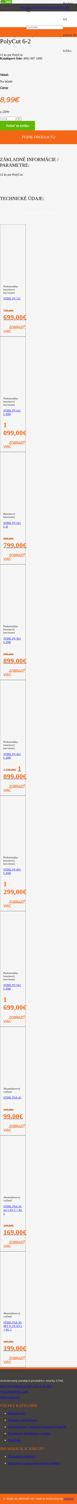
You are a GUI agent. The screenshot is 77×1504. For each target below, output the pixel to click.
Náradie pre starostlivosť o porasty (29, 1433)
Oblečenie (14, 1440)
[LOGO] (13, 25)
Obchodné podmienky (22, 1456)
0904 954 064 (10, 1397)
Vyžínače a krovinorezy (22, 1420)
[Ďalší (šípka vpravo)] (70, 752)
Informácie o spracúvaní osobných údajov (34, 1463)
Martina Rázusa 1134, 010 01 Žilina (26, 1386)
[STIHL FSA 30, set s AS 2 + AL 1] (12, 1232)
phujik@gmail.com (14, 1392)
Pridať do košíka (17, 125)
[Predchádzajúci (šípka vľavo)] (7, 752)
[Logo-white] (38, 1375)
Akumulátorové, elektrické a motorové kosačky (37, 1426)
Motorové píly (17, 1413)
